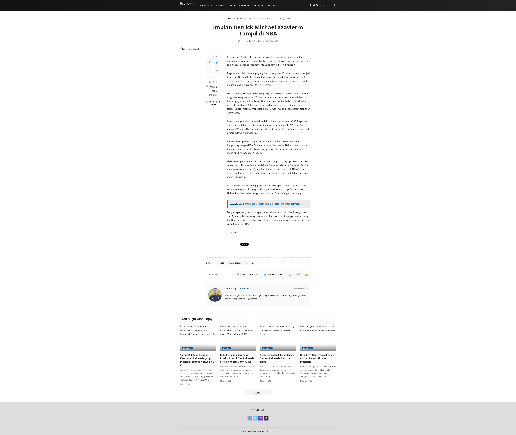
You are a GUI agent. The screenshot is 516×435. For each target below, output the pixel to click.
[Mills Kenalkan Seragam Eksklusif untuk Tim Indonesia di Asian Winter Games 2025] (238, 338)
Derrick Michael (235, 263)
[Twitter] (314, 5)
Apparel (226, 348)
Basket (221, 263)
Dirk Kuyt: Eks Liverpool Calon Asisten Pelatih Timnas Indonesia (317, 358)
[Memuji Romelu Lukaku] (213, 92)
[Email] (306, 274)
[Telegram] (217, 70)
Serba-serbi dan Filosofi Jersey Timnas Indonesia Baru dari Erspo (277, 358)
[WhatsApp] (209, 70)
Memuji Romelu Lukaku (213, 103)
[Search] (334, 5)
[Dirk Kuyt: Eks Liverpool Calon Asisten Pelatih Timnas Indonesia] (318, 338)
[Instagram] (317, 5)
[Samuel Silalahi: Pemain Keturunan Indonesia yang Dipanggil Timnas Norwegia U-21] (198, 338)
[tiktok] (320, 5)
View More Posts (299, 289)
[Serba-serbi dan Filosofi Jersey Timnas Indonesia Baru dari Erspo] (278, 338)
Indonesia (250, 263)
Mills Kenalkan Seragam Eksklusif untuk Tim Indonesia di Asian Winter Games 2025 (237, 358)
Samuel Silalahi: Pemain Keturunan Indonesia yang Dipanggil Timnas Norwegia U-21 (197, 359)
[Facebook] (310, 5)
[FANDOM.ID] (187, 5)
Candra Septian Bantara (255, 41)
